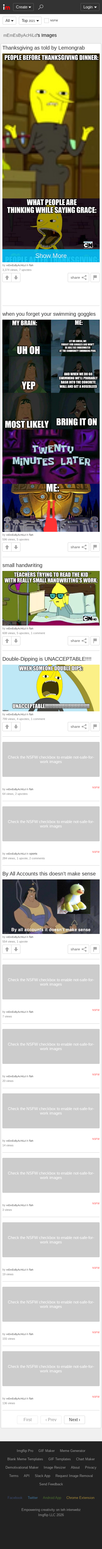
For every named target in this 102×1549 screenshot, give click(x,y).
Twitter (33, 1498)
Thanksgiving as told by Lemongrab (43, 48)
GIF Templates (59, 1459)
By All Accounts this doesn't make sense (49, 874)
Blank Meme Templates (25, 1459)
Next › (74, 1419)
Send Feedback (51, 1484)
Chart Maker (85, 1459)
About (75, 1467)
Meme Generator (72, 1451)
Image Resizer (55, 1467)
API (27, 1476)
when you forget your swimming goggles (49, 314)
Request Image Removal (74, 1476)
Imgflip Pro (25, 1451)
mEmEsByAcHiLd (20, 35)
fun (31, 265)
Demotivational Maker (21, 1467)
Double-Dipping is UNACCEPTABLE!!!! (47, 659)
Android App (52, 1498)
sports (33, 853)
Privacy (91, 1467)
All (7, 20)
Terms (14, 1476)
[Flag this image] (95, 277)
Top (28, 20)
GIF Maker (46, 1451)
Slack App (42, 1476)
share (75, 277)
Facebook (15, 1498)
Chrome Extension (80, 1498)
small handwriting (22, 565)
